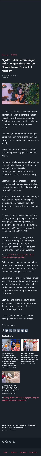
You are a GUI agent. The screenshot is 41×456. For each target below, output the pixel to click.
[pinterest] (22, 330)
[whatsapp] (14, 330)
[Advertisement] (20, 30)
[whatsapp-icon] (14, 442)
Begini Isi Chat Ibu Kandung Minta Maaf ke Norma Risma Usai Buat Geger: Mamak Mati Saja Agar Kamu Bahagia (29, 357)
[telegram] (18, 330)
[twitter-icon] (3, 442)
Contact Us (23, 452)
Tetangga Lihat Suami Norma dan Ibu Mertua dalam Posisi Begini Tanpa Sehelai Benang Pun (11, 388)
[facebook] (6, 330)
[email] (26, 330)
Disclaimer (14, 452)
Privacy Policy (33, 452)
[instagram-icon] (6, 442)
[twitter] (10, 330)
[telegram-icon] (10, 442)
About (5, 452)
